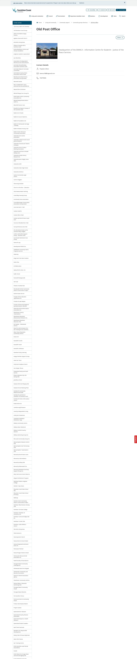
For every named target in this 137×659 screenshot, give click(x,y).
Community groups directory (80, 22)
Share (119, 37)
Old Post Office (94, 22)
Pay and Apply (122, 10)
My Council (112, 10)
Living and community (50, 22)
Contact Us (102, 10)
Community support (65, 22)
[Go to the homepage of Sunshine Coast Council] (33, 10)
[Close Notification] (125, 2)
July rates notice (69, 3)
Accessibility (92, 10)
